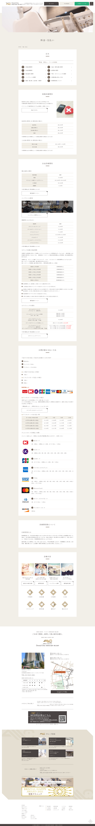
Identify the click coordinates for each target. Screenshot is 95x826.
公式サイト (24, 743)
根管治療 (49, 809)
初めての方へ (34, 110)
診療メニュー (24, 813)
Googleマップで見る (62, 692)
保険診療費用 (29, 67)
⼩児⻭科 (63, 808)
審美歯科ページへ (34, 300)
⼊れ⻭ (70, 808)
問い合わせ (51, 3)
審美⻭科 (70, 806)
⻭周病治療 (41, 583)
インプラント (64, 806)
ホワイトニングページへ (34, 335)
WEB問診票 (66, 3)
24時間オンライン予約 (81, 3)
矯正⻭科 (49, 806)
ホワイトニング (56, 809)
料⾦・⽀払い (24, 817)
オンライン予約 (34, 818)
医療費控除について (56, 80)
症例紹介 (23, 815)
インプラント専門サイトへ (34, 215)
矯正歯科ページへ (34, 193)
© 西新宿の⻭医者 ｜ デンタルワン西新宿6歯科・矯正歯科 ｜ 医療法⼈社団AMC (47, 825)
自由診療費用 (29, 70)
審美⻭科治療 (67, 583)
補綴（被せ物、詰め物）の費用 (33, 80)
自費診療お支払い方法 (57, 77)
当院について (24, 808)
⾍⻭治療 (55, 808)
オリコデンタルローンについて (35, 410)
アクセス (23, 818)
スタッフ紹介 (24, 810)
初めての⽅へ (24, 806)
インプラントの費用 (31, 77)
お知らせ (32, 815)
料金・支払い (25, 46)
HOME (19, 46)
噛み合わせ (71, 809)
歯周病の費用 (54, 70)
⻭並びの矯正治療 (27, 583)
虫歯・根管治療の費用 (57, 67)
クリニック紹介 (24, 812)
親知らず (63, 809)
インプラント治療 (54, 583)
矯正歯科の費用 (29, 73)
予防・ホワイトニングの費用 (58, 73)
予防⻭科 (49, 808)
